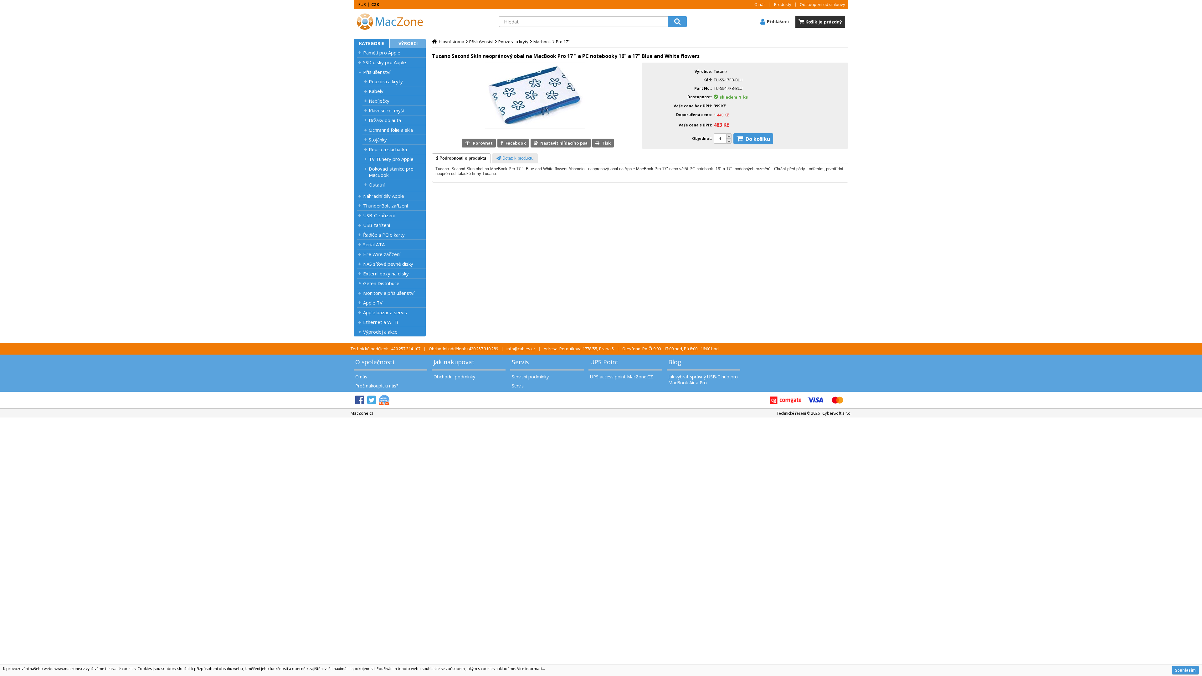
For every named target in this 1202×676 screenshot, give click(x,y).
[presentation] (461, 158)
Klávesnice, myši (386, 110)
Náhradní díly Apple (383, 196)
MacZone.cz (362, 413)
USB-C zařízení (379, 215)
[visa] (815, 400)
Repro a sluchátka (388, 149)
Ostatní (377, 185)
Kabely (376, 91)
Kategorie (371, 43)
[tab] (461, 158)
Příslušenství (376, 72)
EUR (362, 4)
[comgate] (785, 400)
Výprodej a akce (380, 332)
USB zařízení (376, 225)
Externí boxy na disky (386, 273)
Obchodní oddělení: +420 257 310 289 (463, 348)
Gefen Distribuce (381, 283)
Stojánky (378, 139)
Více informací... (531, 668)
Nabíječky (379, 101)
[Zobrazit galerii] (535, 127)
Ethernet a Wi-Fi (380, 322)
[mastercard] (837, 400)
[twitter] (371, 400)
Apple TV (373, 303)
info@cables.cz (520, 348)
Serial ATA (374, 244)
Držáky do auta (385, 120)
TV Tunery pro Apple (391, 159)
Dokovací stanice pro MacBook (391, 172)
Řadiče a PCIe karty (384, 235)
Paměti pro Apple (381, 52)
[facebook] (359, 400)
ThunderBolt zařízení (385, 205)
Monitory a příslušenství (388, 293)
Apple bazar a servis (385, 312)
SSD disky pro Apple (384, 62)
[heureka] (384, 400)
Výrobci (408, 43)
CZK (375, 4)
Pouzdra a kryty (386, 81)
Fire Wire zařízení (381, 254)
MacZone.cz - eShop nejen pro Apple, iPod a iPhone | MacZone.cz (393, 21)
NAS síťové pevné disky (388, 264)
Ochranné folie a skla (391, 130)
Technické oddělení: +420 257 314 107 (385, 348)
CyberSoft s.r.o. (836, 413)
